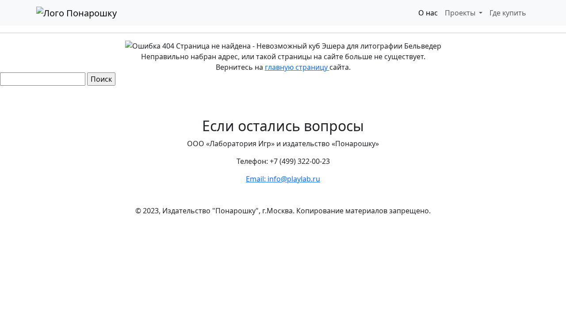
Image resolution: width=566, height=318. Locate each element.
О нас (428, 13)
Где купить (508, 13)
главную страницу (297, 67)
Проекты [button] (461, 13)
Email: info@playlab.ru (283, 179)
